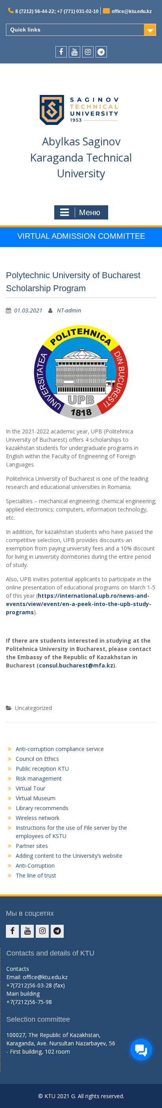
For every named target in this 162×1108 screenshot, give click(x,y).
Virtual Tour (30, 788)
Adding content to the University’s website (69, 855)
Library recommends (42, 808)
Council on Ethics (37, 758)
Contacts (17, 968)
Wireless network (37, 818)
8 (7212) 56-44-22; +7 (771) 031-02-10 (57, 11)
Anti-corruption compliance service (60, 749)
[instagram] (88, 52)
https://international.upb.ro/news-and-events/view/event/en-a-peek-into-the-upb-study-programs (78, 604)
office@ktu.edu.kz (132, 11)
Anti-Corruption (35, 865)
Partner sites (32, 846)
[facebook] (61, 52)
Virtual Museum (35, 798)
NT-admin (69, 310)
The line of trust (36, 875)
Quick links (25, 29)
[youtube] (74, 52)
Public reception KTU (42, 768)
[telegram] (101, 52)
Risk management (39, 778)
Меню (89, 212)
